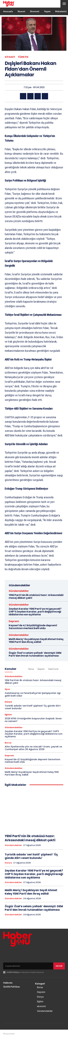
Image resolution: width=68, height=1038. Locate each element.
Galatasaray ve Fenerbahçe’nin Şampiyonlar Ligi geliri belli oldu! (32, 694)
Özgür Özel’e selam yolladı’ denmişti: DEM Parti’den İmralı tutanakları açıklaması (35, 654)
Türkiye (23, 57)
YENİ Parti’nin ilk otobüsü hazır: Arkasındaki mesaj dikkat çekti (36, 596)
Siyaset (10, 57)
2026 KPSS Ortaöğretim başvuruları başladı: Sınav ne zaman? (33, 720)
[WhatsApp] (37, 96)
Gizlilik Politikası (13, 972)
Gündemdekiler (19, 591)
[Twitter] (30, 96)
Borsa (31, 669)
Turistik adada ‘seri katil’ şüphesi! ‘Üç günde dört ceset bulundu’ (33, 707)
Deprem (14, 621)
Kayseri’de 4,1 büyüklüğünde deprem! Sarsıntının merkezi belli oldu (33, 627)
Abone (59, 966)
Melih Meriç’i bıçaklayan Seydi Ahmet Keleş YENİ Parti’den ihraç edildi (36, 640)
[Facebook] (23, 96)
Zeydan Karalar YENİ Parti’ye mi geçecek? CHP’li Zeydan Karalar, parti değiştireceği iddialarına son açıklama (35, 611)
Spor (7, 689)
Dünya (8, 702)
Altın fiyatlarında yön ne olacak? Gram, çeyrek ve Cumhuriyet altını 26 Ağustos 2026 (33, 748)
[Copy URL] (45, 96)
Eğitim (8, 715)
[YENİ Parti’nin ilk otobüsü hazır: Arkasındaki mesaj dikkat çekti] (34, 810)
